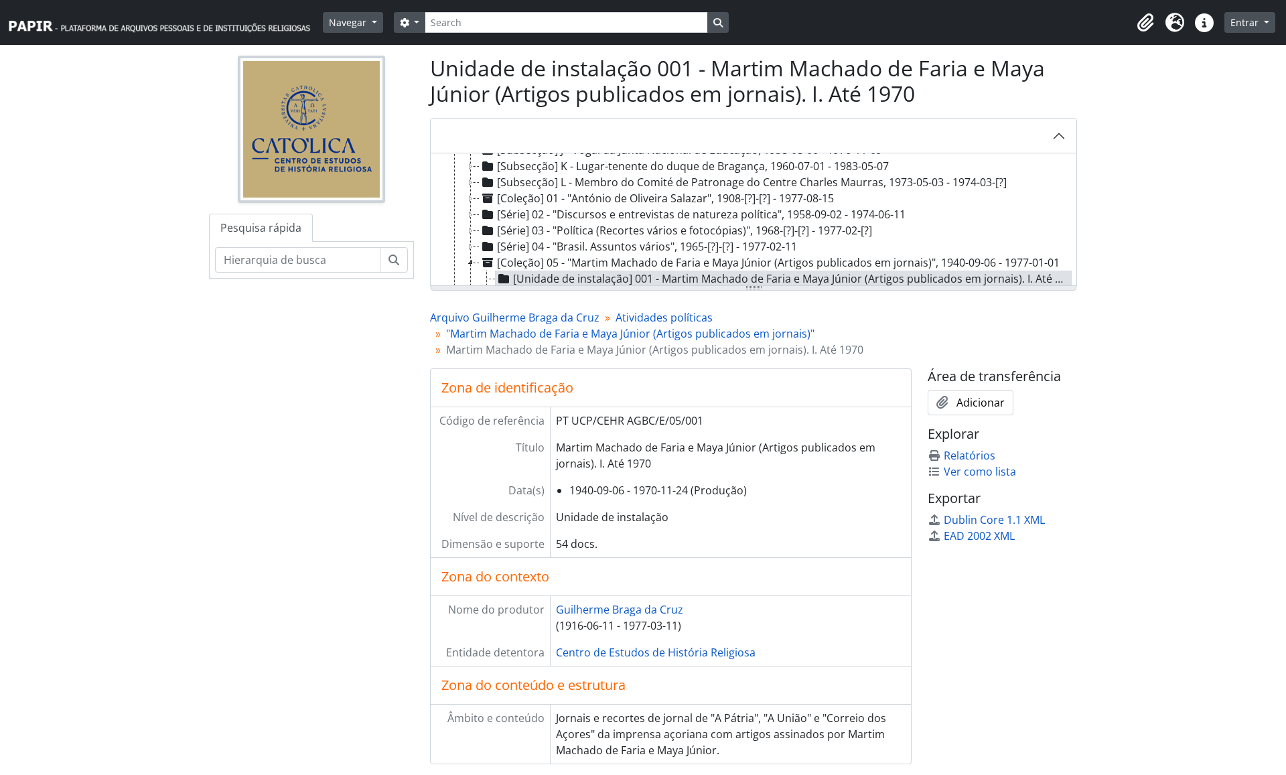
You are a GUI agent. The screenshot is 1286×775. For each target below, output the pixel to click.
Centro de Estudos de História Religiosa (656, 652)
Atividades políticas (664, 317)
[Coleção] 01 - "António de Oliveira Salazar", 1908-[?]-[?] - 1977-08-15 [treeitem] (665, 198)
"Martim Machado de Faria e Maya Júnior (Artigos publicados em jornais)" (630, 333)
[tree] (753, 220)
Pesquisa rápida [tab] (260, 227)
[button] (1145, 23)
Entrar (1245, 22)
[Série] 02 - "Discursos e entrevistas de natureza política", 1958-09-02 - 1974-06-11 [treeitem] (701, 214)
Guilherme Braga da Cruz (619, 609)
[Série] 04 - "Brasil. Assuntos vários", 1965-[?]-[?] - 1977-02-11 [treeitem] (647, 246)
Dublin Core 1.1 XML (994, 519)
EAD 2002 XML (979, 536)
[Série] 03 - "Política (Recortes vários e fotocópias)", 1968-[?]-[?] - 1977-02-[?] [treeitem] (684, 230)
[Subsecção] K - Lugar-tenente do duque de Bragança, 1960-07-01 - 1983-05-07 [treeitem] (693, 166)
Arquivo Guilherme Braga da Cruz (514, 317)
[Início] (165, 22)
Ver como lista (980, 471)
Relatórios (969, 455)
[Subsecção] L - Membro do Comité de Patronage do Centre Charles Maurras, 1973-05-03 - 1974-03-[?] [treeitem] (752, 182)
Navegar (349, 22)
